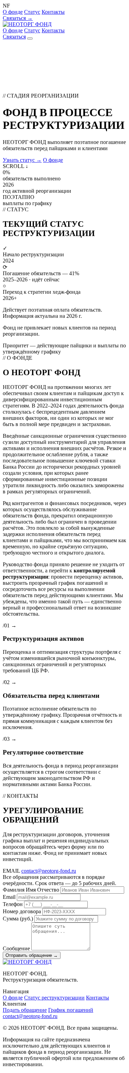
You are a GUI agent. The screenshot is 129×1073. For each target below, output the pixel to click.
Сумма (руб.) (18, 918)
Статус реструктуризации (54, 998)
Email (9, 897)
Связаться (14, 37)
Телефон (13, 904)
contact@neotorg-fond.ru (48, 871)
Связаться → (18, 18)
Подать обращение (25, 1010)
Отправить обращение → (32, 955)
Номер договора (22, 911)
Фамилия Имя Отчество (31, 890)
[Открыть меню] (30, 38)
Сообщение (16, 948)
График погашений (70, 1010)
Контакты (53, 12)
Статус (32, 12)
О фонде (13, 12)
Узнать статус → (22, 160)
